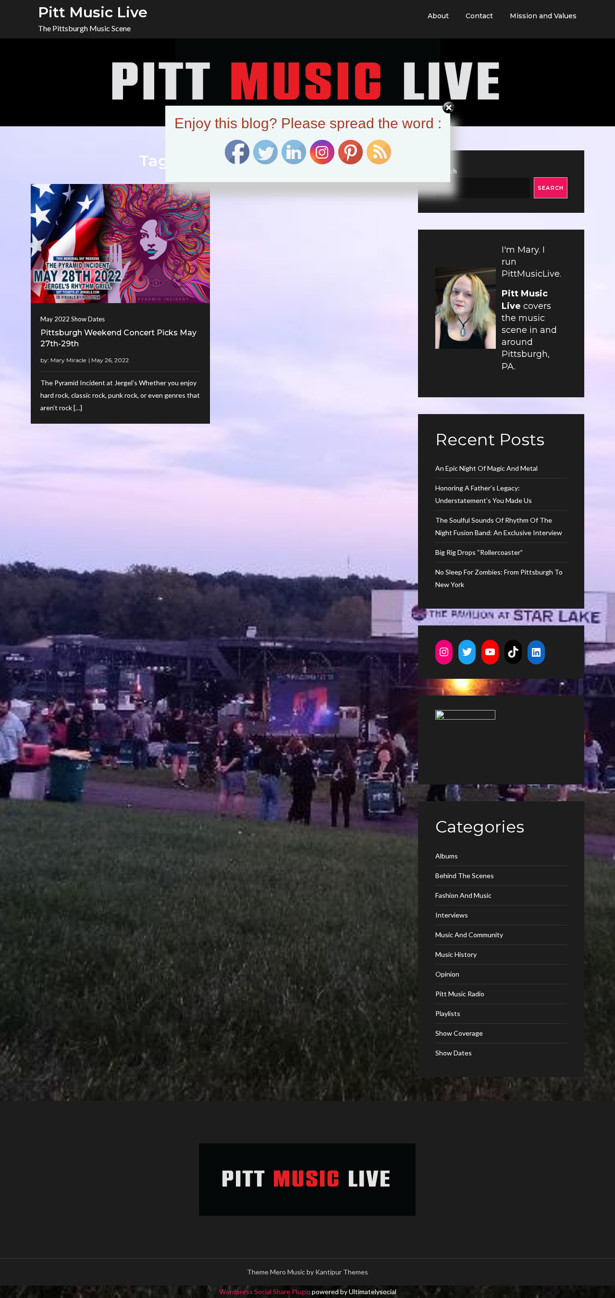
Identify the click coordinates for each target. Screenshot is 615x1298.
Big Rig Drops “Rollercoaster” (479, 552)
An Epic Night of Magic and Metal (486, 468)
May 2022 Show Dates (72, 319)
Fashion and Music (463, 895)
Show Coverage (459, 1033)
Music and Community (469, 935)
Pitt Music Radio (459, 994)
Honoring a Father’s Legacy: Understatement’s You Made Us (483, 494)
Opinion (447, 974)
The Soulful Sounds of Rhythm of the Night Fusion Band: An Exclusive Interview (498, 526)
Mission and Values (543, 16)
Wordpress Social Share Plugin (265, 1291)
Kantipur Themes (341, 1272)
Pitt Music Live (93, 12)
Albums (446, 856)
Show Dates (453, 1053)
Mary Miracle (68, 360)
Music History (456, 954)
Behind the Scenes (464, 875)
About (438, 16)
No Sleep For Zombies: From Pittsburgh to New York (499, 578)
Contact (479, 16)
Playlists (447, 1013)
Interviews (451, 915)
